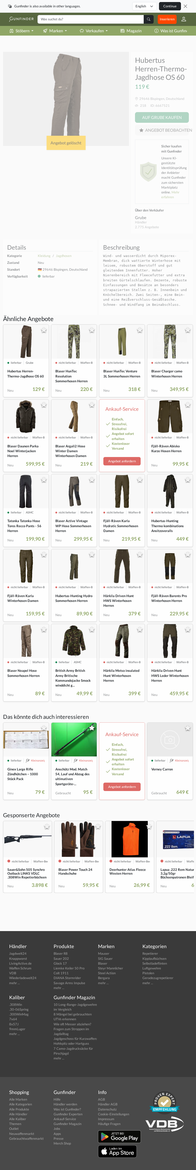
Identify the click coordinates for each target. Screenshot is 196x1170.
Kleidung (44, 256)
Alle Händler (18, 1114)
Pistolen (148, 973)
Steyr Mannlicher (110, 968)
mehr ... (14, 983)
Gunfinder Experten (68, 1114)
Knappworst (18, 958)
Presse (59, 1138)
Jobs (57, 1129)
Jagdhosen (63, 256)
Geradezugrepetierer (157, 978)
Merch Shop (62, 1143)
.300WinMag (19, 1014)
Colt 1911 (61, 973)
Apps (57, 1134)
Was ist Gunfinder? (67, 1109)
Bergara (104, 978)
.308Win (15, 1004)
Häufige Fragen (109, 1124)
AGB (101, 1099)
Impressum (106, 1119)
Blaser (102, 963)
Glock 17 (60, 963)
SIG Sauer (105, 958)
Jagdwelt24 (18, 953)
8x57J (14, 1024)
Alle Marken (18, 1099)
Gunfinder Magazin (67, 1124)
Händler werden (65, 1104)
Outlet (14, 1129)
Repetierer (150, 953)
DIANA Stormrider (67, 978)
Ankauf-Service (65, 1119)
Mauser (103, 953)
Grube (140, 217)
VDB (12, 973)
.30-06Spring (19, 1009)
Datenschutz (107, 1109)
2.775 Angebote (147, 227)
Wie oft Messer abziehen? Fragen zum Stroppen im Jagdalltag (72, 1029)
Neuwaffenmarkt (21, 1134)
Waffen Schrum (20, 968)
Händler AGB (107, 1104)
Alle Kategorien (20, 1104)
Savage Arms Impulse (69, 983)
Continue (170, 6)
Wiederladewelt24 (22, 978)
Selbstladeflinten (154, 963)
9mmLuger (17, 1029)
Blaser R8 (61, 953)
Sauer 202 (61, 958)
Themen (15, 1124)
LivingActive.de (20, 963)
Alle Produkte (19, 1109)
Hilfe (57, 1099)
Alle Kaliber (17, 1119)
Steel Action (107, 973)
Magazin (134, 30)
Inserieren (167, 19)
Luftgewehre (151, 968)
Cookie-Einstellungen (113, 1114)
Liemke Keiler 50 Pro (69, 968)
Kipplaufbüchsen (154, 958)
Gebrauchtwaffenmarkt (26, 1138)
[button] (182, 19)
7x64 (13, 1019)
